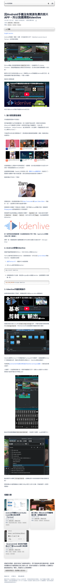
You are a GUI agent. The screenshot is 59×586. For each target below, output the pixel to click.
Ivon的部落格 (8, 3)
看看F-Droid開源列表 (35, 171)
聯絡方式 (6, 576)
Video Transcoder (28, 201)
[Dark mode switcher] (48, 3)
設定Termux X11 (11, 261)
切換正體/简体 (30, 20)
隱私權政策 (21, 576)
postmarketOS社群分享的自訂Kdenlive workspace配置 (24, 364)
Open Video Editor (39, 201)
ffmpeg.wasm (8, 209)
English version (8, 33)
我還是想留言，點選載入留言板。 (15, 570)
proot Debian (42, 256)
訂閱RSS (13, 576)
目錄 (8, 29)
